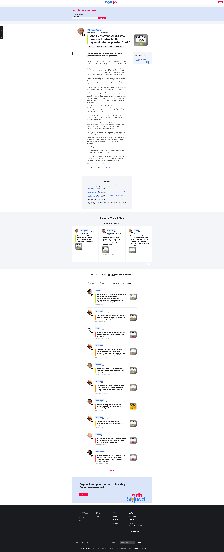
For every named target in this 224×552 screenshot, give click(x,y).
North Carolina (115, 519)
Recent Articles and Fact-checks (135, 525)
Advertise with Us (132, 516)
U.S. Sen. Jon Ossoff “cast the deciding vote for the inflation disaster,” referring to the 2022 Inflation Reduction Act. (111, 440)
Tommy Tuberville (100, 451)
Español (115, 5)
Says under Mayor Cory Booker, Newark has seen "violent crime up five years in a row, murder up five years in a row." (112, 240)
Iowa (113, 513)
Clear (134, 280)
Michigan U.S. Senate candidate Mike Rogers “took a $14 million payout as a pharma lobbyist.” (109, 406)
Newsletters (131, 519)
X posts (97, 328)
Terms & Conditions (80, 548)
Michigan (114, 515)
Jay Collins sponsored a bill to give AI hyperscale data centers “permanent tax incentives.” (110, 370)
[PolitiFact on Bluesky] (87, 542)
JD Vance (97, 512)
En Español (131, 513)
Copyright (94, 548)
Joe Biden (97, 516)
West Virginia (115, 523)
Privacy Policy (88, 548)
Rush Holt (136, 230)
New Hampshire (115, 516)
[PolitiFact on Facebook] (84, 542)
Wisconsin (114, 524)
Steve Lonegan (111, 230)
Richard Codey (95, 30)
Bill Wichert (77, 52)
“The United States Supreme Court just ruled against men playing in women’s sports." (110, 423)
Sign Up (102, 18)
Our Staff (131, 512)
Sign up (139, 542)
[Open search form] (8, 2)
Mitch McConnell (99, 513)
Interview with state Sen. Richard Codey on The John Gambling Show (103, 184)
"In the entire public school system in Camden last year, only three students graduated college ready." (86, 238)
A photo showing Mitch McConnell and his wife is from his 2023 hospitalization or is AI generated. (111, 334)
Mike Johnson (98, 515)
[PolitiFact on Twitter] (82, 542)
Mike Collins (99, 434)
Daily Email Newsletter (79, 14)
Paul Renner (99, 364)
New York (114, 517)
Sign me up (83, 494)
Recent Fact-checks (133, 526)
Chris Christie (84, 230)
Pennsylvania (114, 520)
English (108, 5)
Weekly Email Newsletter (79, 13)
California (114, 510)
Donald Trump (99, 311)
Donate (220, 2)
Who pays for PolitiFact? (134, 515)
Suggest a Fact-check (136, 531)
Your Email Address (76, 16)
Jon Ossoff (98, 290)
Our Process (131, 510)
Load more (112, 470)
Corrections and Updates (134, 517)
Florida (113, 512)
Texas (113, 522)
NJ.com (108, 167)
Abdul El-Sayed (99, 400)
